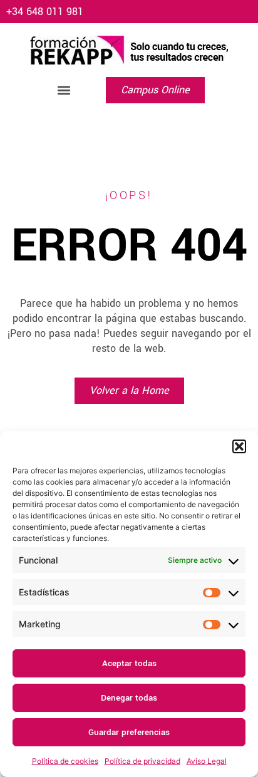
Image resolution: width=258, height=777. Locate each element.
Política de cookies (65, 761)
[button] (239, 446)
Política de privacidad (142, 761)
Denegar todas (129, 698)
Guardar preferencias (129, 732)
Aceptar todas (129, 663)
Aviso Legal (207, 761)
